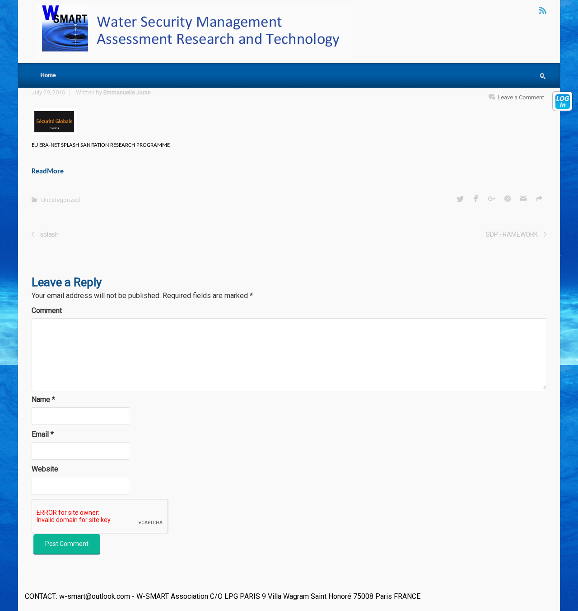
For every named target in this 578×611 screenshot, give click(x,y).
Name (43, 399)
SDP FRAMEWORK (512, 234)
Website (45, 469)
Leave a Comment (521, 97)
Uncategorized (60, 199)
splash (49, 234)
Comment (47, 310)
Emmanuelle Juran (127, 92)
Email (43, 434)
